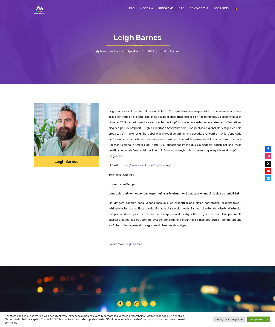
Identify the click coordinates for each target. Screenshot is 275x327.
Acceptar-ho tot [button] (259, 319)
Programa (166, 8)
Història (146, 8)
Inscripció (221, 8)
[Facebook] (268, 149)
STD (181, 8)
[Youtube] (268, 171)
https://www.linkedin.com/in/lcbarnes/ (146, 165)
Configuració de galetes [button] (229, 319)
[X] (268, 164)
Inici (132, 8)
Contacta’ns (199, 8)
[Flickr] (268, 178)
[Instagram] (268, 156)
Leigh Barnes (133, 244)
